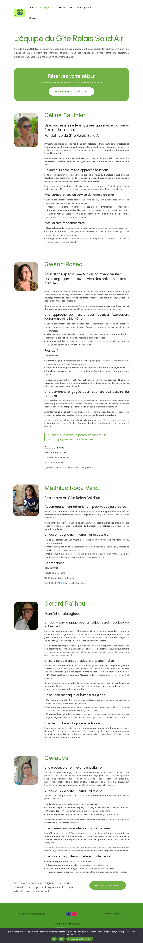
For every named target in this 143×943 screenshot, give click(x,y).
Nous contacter (107, 885)
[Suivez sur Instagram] (74, 914)
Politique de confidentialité (79, 939)
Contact (33, 18)
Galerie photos (83, 7)
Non (61, 939)
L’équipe (44, 7)
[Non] (139, 935)
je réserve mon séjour (71, 91)
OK (54, 939)
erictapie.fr (60, 927)
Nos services (58, 7)
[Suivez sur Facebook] (68, 914)
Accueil (33, 7)
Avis (71, 7)
